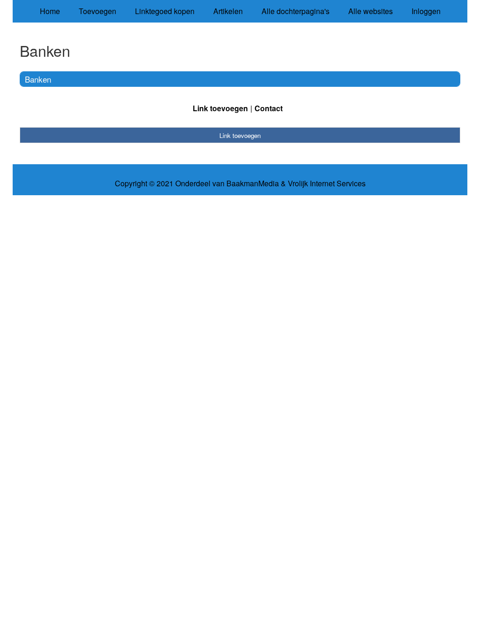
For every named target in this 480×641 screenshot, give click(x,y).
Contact (269, 108)
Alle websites (370, 11)
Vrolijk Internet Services (327, 183)
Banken (38, 79)
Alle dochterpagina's (296, 11)
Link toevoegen (220, 108)
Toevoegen (97, 11)
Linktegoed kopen (165, 11)
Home (50, 11)
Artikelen (228, 11)
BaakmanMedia (252, 183)
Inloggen (426, 11)
